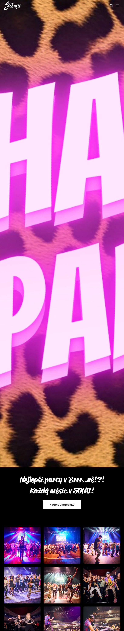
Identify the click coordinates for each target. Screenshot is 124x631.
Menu (117, 6)
